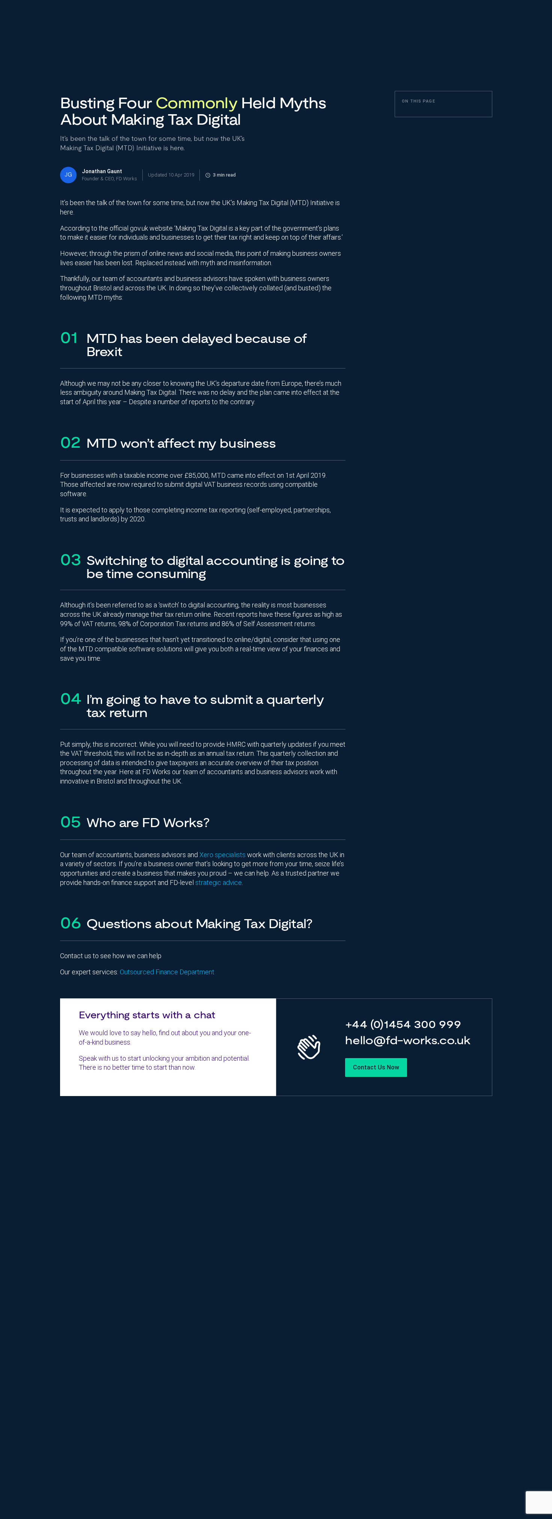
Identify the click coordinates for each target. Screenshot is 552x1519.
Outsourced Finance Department (167, 972)
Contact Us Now (376, 1067)
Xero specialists (222, 855)
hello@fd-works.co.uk (408, 1041)
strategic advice (218, 882)
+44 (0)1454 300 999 (403, 1025)
